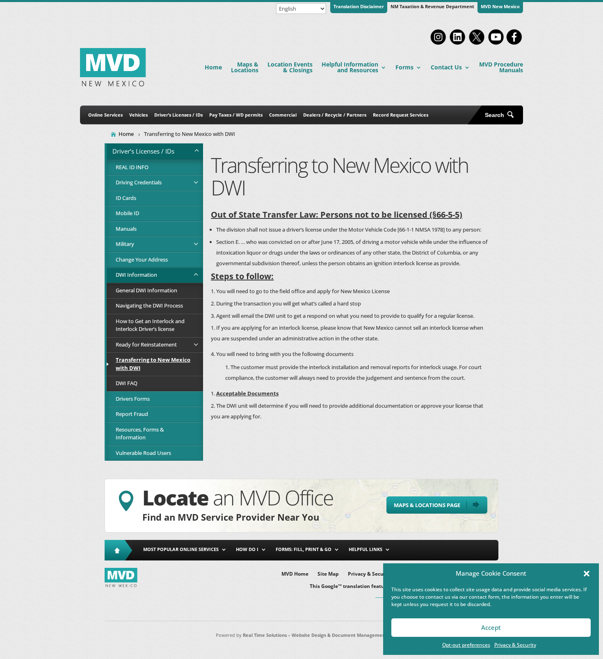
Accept (491, 627)
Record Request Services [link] (400, 115)
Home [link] (213, 67)
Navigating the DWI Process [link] (149, 305)
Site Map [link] (328, 574)
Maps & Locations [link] (244, 67)
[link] (438, 44)
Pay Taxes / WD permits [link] (236, 115)
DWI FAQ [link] (126, 383)
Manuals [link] (126, 228)
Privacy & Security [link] (515, 644)
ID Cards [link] (126, 198)
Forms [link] (404, 67)
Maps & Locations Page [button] (427, 505)
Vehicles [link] (138, 115)
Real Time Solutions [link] (265, 635)
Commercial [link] (283, 115)
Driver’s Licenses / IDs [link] (178, 115)
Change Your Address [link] (142, 259)
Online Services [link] (105, 115)
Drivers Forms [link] (133, 398)
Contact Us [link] (446, 67)
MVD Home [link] (294, 574)
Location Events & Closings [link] (290, 67)
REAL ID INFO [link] (132, 167)
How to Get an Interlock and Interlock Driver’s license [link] (150, 325)
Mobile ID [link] (127, 213)
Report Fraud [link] (132, 414)
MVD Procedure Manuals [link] (501, 67)
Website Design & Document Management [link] (339, 635)
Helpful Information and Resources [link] (350, 67)
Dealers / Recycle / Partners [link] (334, 115)
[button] (586, 573)
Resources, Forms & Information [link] (140, 433)
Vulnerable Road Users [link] (143, 453)
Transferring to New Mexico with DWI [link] (153, 364)
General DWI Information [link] (146, 290)
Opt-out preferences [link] (466, 644)
